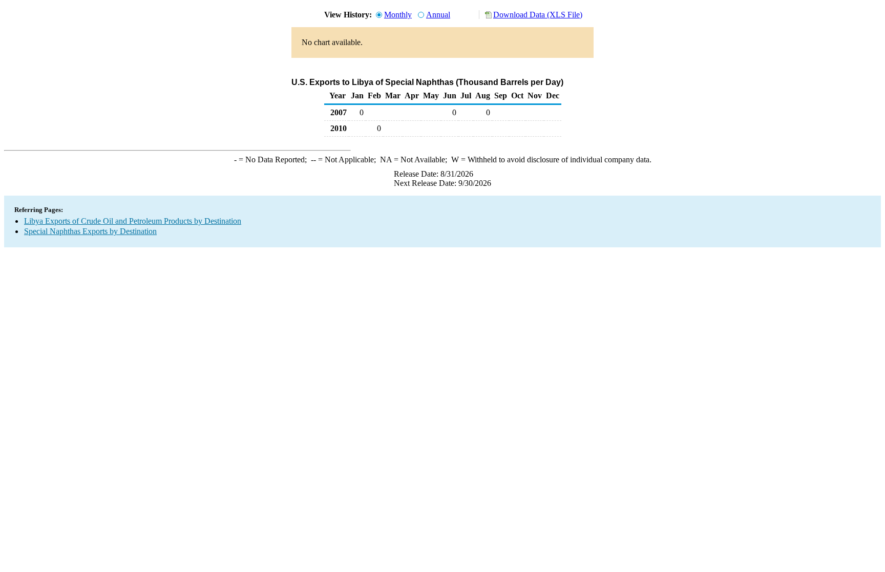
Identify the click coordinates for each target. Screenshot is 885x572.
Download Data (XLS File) (537, 14)
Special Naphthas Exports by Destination (90, 231)
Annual (438, 14)
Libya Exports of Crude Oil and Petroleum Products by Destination (132, 221)
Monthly (398, 14)
